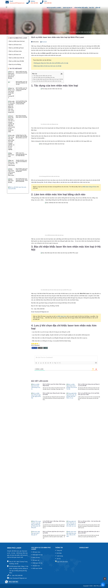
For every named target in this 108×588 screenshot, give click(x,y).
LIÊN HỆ (97, 7)
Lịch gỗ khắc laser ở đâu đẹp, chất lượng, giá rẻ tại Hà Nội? (54, 522)
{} (57, 362)
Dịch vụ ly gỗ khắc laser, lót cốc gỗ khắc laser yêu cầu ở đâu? (88, 393)
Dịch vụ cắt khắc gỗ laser (16, 48)
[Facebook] (84, 2)
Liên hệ (58, 558)
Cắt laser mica (36, 552)
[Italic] (38, 363)
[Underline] (41, 363)
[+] (60, 362)
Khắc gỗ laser (36, 557)
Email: (11, 1)
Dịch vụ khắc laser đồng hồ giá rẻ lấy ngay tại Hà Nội (54, 393)
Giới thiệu (59, 553)
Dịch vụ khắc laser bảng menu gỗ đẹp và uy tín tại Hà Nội (88, 385)
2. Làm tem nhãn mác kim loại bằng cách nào (43, 77)
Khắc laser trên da (37, 563)
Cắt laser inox (36, 565)
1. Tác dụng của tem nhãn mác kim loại (42, 75)
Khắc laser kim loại (37, 554)
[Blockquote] (50, 363)
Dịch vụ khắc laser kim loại (17, 41)
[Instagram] (88, 2)
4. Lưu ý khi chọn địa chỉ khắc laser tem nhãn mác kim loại (46, 81)
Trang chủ (63, 32)
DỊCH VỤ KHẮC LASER (54, 7)
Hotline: (33, 1)
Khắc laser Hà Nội (37, 568)
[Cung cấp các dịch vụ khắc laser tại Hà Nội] (14, 7)
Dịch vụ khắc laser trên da (16, 57)
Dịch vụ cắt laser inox (15, 44)
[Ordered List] (45, 363)
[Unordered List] (48, 363)
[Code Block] (53, 363)
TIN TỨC (91, 7)
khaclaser (44, 41)
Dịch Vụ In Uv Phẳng (15, 64)
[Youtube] (92, 2)
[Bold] (36, 363)
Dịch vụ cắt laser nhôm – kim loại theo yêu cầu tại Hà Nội (89, 522)
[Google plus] (99, 2)
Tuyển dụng (60, 556)
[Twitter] (95, 2)
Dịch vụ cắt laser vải (15, 54)
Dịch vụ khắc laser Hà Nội (16, 61)
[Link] (55, 363)
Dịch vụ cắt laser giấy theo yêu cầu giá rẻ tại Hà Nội (53, 532)
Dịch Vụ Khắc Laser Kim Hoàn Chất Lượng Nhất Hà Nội (54, 385)
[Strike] (43, 363)
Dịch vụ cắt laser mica (15, 51)
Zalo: (45, 1)
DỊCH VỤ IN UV (67, 7)
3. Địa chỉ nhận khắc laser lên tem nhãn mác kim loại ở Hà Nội (47, 79)
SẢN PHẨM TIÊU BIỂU (81, 7)
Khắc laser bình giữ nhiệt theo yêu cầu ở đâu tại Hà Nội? (88, 532)
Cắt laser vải (35, 560)
